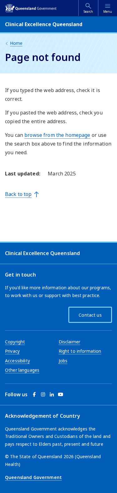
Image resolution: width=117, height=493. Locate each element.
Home (16, 43)
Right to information (80, 351)
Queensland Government (33, 477)
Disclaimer (69, 342)
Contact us (90, 315)
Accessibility (17, 361)
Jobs (63, 361)
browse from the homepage (57, 135)
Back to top (18, 194)
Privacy (12, 351)
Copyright (15, 342)
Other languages (22, 370)
